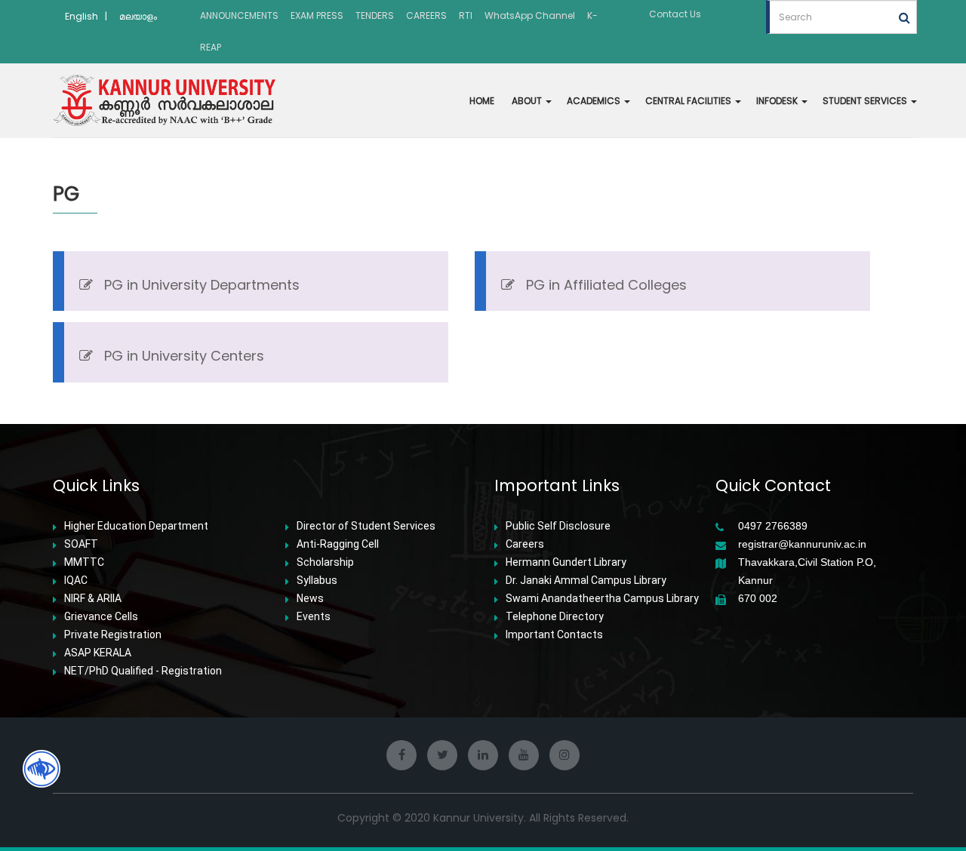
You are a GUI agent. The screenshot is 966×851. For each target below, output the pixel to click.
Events (314, 616)
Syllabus (317, 580)
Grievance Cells (101, 616)
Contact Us (675, 14)
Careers (525, 544)
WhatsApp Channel (530, 15)
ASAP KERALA (97, 653)
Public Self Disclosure (558, 526)
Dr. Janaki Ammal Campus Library (586, 580)
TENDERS (374, 15)
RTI (465, 15)
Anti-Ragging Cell (338, 544)
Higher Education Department (136, 526)
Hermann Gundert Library (566, 562)
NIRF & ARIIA (93, 598)
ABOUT (528, 100)
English (81, 16)
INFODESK (778, 100)
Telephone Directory (555, 616)
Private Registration (113, 634)
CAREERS (426, 15)
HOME (482, 100)
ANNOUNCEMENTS (239, 15)
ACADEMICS (595, 100)
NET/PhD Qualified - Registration (143, 671)
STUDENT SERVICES (866, 100)
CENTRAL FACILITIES (689, 100)
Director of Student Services (366, 526)
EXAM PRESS (317, 15)
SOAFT (81, 544)
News (310, 598)
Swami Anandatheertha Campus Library (602, 598)
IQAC (76, 580)
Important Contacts (554, 634)
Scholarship (325, 562)
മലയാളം (138, 16)
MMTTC (84, 562)
